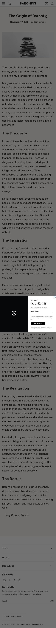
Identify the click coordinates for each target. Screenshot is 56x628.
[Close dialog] (55, 297)
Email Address (35, 311)
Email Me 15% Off (38, 323)
